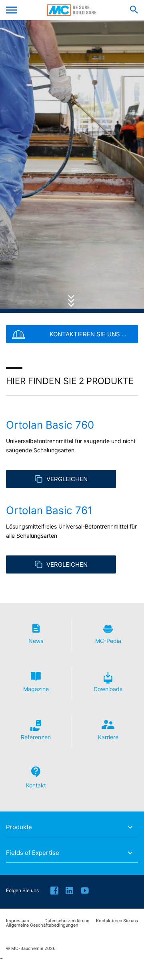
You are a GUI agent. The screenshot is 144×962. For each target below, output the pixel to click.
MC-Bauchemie (72, 10)
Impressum (17, 921)
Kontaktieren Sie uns (117, 921)
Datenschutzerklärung (67, 921)
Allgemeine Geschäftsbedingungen (42, 925)
